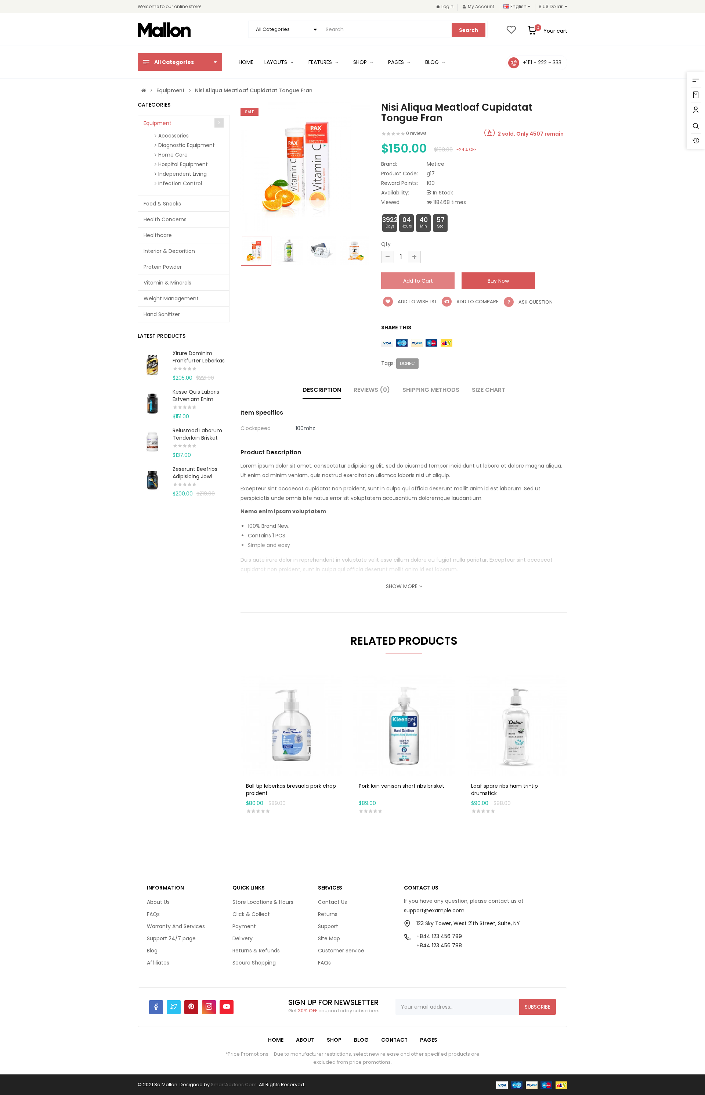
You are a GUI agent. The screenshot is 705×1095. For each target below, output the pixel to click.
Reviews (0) (372, 390)
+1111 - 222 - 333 (542, 62)
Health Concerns (165, 219)
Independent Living (182, 174)
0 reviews (416, 133)
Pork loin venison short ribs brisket (401, 786)
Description (322, 390)
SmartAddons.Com (234, 1084)
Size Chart (488, 390)
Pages (428, 1040)
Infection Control (180, 183)
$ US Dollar (552, 6)
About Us (158, 902)
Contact (394, 1040)
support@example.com (434, 910)
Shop (334, 1040)
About (305, 1040)
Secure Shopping (254, 962)
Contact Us (332, 902)
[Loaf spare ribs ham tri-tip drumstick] (516, 725)
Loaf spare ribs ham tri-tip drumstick (504, 789)
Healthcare (158, 235)
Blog (152, 950)
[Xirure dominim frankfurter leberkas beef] (152, 364)
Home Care (173, 154)
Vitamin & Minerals (167, 282)
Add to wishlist (417, 301)
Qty (386, 244)
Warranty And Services (176, 926)
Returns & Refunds (256, 950)
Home (275, 1040)
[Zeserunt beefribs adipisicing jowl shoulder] (152, 479)
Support (328, 926)
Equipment (170, 90)
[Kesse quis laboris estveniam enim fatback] (152, 402)
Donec (407, 363)
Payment (244, 926)
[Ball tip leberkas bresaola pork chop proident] (291, 725)
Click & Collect (251, 914)
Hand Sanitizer (162, 314)
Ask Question (535, 301)
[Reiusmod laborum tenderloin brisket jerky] (152, 441)
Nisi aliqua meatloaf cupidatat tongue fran (253, 90)
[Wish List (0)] (511, 32)
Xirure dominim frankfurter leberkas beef (199, 361)
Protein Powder (163, 267)
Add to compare (477, 301)
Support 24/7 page (171, 938)
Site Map (329, 938)
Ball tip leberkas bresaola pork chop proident (291, 789)
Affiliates (158, 962)
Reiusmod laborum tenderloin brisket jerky (197, 438)
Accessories (173, 135)
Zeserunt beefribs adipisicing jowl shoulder (195, 476)
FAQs (153, 914)
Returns (327, 914)
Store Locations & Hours (262, 902)
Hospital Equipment (183, 164)
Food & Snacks (162, 203)
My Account (481, 6)
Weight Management (171, 298)
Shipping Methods (430, 390)
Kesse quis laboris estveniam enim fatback (196, 399)
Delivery (242, 938)
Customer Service (341, 950)
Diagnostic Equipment (186, 145)
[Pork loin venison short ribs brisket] (404, 725)
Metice (435, 164)
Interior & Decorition (169, 251)
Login (447, 6)
